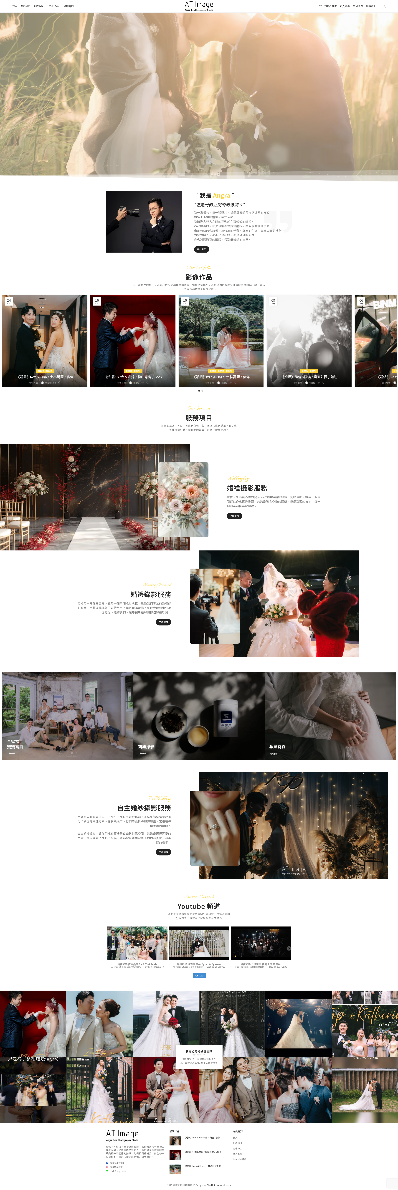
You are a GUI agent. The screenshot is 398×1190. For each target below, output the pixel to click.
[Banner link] (67, 716)
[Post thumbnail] (175, 1140)
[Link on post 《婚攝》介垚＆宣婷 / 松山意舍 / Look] (132, 341)
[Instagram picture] (33, 1024)
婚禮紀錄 (48, 371)
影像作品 (237, 1148)
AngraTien (50, 382)
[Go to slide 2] (202, 391)
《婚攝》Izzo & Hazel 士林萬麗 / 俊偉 (221, 376)
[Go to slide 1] (199, 391)
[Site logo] (199, 6)
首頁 (235, 1137)
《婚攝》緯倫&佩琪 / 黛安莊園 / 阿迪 (309, 376)
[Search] (384, 6)
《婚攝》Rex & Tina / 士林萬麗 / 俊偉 (45, 376)
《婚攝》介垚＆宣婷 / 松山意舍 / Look (133, 376)
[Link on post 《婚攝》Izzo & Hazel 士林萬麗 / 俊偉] (221, 341)
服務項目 (237, 1143)
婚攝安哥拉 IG (116, 1166)
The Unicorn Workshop (218, 1185)
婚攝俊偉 (40, 371)
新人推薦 (237, 1153)
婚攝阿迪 (305, 371)
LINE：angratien (118, 1171)
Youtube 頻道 (239, 1159)
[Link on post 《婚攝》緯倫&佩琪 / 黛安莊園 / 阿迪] (309, 341)
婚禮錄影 (129, 371)
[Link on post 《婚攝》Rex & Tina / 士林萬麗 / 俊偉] (44, 341)
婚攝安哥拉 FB (117, 1162)
